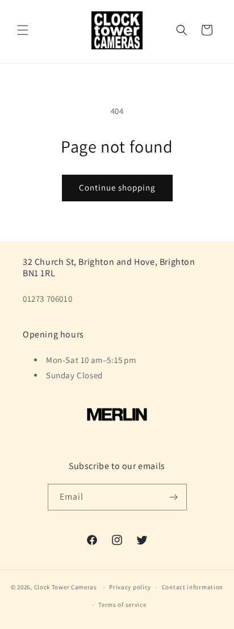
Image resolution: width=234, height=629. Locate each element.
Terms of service (122, 605)
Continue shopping (117, 187)
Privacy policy (130, 587)
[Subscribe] (173, 497)
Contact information (192, 587)
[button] (22, 30)
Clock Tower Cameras (65, 587)
